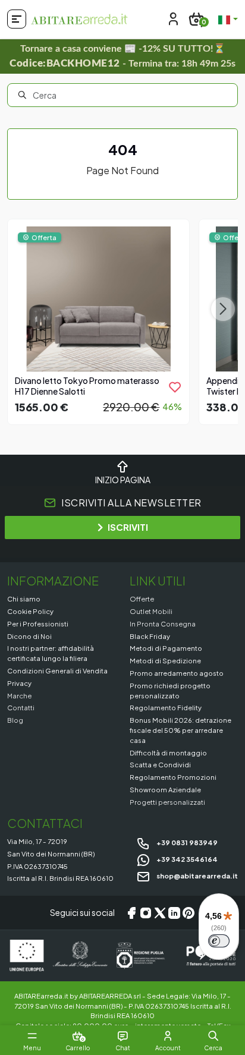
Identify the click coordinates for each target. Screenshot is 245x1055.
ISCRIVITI (128, 527)
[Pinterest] (188, 913)
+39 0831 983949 (186, 842)
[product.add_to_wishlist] (175, 387)
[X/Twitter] (160, 913)
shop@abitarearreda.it (196, 875)
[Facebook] (131, 913)
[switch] (219, 940)
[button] (213, 1036)
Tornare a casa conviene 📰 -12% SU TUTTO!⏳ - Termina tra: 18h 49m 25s (122, 56)
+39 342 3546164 (186, 859)
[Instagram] (146, 913)
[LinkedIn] (174, 913)
